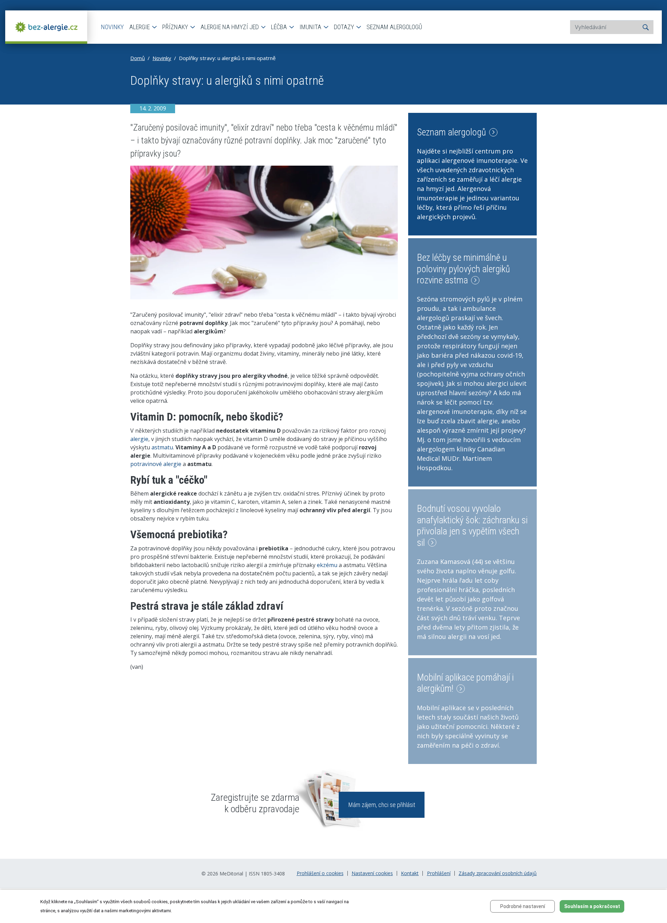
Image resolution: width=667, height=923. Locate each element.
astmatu (162, 447)
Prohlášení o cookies (320, 873)
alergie (139, 439)
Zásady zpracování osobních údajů (498, 873)
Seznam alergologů (394, 27)
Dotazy (344, 27)
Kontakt (410, 873)
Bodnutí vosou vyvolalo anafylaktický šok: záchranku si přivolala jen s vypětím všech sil (472, 525)
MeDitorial (231, 873)
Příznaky (175, 27)
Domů (137, 58)
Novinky (112, 27)
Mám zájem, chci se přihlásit (381, 804)
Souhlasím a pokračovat (592, 906)
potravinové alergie (155, 464)
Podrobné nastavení (522, 906)
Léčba (279, 27)
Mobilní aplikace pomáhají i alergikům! (465, 683)
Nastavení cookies (372, 873)
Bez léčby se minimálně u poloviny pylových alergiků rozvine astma (463, 269)
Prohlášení (439, 873)
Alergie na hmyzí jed (230, 27)
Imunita (311, 27)
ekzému (327, 565)
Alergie (140, 27)
